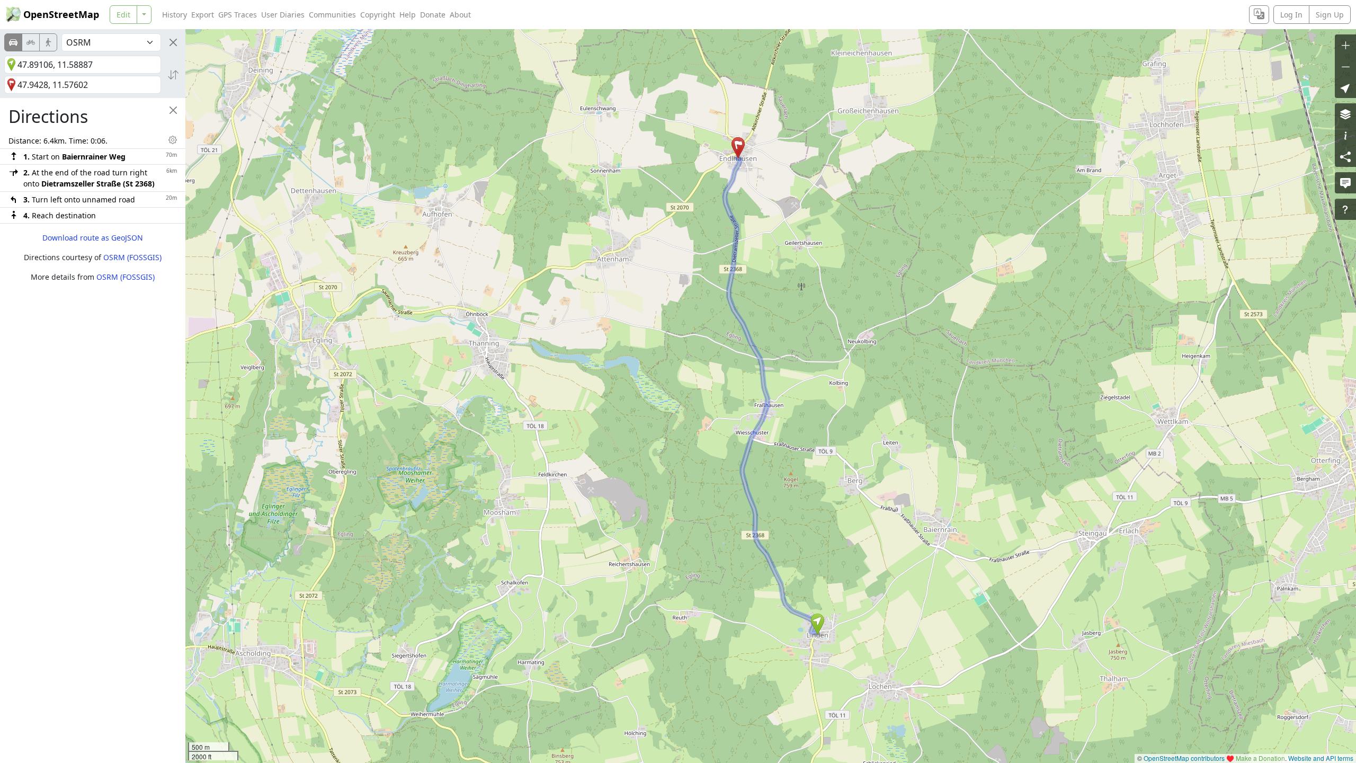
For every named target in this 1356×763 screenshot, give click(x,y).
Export (202, 15)
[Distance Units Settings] (172, 140)
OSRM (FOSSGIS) (132, 257)
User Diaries (283, 15)
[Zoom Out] (1345, 66)
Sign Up (1330, 15)
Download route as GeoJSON (92, 238)
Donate (432, 15)
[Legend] (1345, 135)
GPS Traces (237, 15)
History (174, 15)
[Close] (173, 42)
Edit (123, 15)
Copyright (377, 15)
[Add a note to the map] (1345, 182)
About (460, 15)
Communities (332, 15)
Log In (1291, 15)
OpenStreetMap (61, 14)
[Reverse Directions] (173, 75)
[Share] (1345, 156)
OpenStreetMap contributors (1184, 757)
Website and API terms (1320, 757)
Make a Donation (1260, 757)
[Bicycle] (31, 42)
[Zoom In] (1345, 45)
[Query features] (1345, 209)
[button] (817, 624)
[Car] (13, 42)
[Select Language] (1259, 14)
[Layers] (1345, 114)
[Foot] (48, 42)
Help (407, 15)
